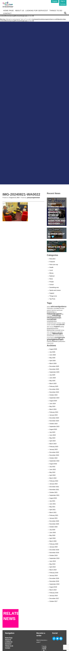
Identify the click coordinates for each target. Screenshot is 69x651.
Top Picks (52, 299)
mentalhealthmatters (52, 321)
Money (51, 273)
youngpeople (59, 337)
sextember (53, 324)
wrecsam (49, 334)
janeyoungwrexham (33, 197)
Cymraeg (62, 4)
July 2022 (52, 466)
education (62, 308)
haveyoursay (51, 312)
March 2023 (52, 443)
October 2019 (53, 555)
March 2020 (52, 541)
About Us (19, 10)
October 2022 (53, 458)
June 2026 (52, 355)
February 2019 (53, 572)
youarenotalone (50, 337)
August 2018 (53, 587)
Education (52, 259)
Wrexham (57, 333)
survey (62, 326)
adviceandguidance (58, 306)
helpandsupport (54, 314)
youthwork (55, 341)
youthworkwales (50, 343)
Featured (52, 261)
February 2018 (53, 592)
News (50, 199)
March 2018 (52, 590)
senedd (48, 324)
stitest (48, 326)
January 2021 (53, 518)
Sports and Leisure (55, 290)
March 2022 (52, 478)
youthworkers (61, 341)
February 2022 (53, 481)
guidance (49, 310)
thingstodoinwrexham (52, 328)
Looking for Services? (36, 10)
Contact (7, 13)
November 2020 (54, 524)
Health (51, 267)
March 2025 (52, 383)
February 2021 (53, 515)
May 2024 (52, 406)
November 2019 (54, 552)
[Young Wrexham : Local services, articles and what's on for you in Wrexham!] (8, 4)
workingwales (60, 331)
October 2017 (53, 601)
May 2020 (52, 535)
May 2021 (52, 506)
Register (54, 1)
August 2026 (53, 349)
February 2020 (53, 544)
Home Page (8, 10)
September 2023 (54, 426)
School (56, 242)
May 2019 (52, 564)
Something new (54, 287)
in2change (49, 316)
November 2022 (54, 455)
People (51, 281)
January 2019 (53, 575)
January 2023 (53, 449)
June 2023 (52, 435)
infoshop (56, 315)
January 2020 (53, 547)
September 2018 (54, 584)
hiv (62, 314)
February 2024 (53, 412)
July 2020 (52, 529)
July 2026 (52, 352)
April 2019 (52, 567)
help (56, 312)
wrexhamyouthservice (59, 335)
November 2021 (54, 489)
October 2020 (53, 527)
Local (50, 229)
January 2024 (53, 415)
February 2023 (53, 446)
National (51, 276)
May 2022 (52, 472)
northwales (59, 322)
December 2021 (54, 486)
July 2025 (52, 375)
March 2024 (52, 409)
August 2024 (53, 400)
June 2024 (52, 403)
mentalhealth (51, 319)
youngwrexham (55, 339)
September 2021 (54, 495)
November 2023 (54, 420)
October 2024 (53, 395)
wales (48, 331)
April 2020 (52, 538)
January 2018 (53, 595)
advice (48, 306)
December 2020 (54, 521)
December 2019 (54, 549)
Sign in (63, 1)
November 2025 (54, 369)
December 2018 (54, 578)
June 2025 (52, 378)
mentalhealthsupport (51, 323)
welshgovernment (53, 331)
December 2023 (54, 418)
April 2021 (52, 509)
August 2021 (53, 498)
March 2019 (52, 570)
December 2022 (54, 452)
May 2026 (52, 357)
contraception (50, 308)
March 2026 (52, 363)
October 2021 (53, 492)
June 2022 (52, 469)
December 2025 (54, 366)
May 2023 (52, 438)
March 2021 (52, 512)
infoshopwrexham (54, 318)
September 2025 (54, 372)
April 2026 (52, 360)
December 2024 (54, 389)
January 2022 (53, 484)
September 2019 (54, 558)
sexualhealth (60, 324)
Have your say (53, 264)
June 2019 (52, 561)
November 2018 (54, 581)
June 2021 (52, 504)
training (62, 330)
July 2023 (52, 432)
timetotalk (57, 330)
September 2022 (54, 461)
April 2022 (52, 475)
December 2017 (54, 598)
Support (56, 229)
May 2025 (52, 380)
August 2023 (53, 429)
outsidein (63, 322)
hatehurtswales (59, 310)
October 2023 (53, 423)
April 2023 (52, 441)
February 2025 (53, 386)
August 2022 (53, 463)
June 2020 (52, 532)
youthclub (49, 341)
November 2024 (54, 392)
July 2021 (52, 501)
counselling (56, 308)
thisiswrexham (51, 330)
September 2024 (54, 398)
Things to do (55, 10)
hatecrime (53, 310)
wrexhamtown (50, 335)
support (57, 326)
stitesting (51, 326)
